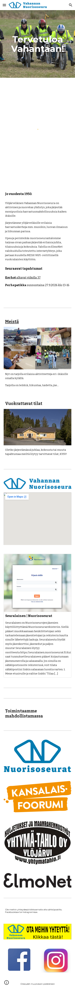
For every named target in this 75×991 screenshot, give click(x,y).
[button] (4, 5)
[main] (37, 44)
